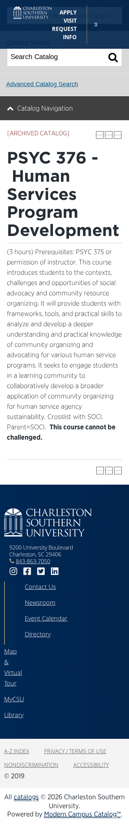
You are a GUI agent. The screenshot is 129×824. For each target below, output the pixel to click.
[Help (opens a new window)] (117, 135)
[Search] (113, 56)
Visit (70, 20)
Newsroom (40, 602)
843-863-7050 (33, 561)
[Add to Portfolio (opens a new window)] (100, 135)
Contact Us (40, 587)
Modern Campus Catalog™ (82, 814)
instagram (13, 571)
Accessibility (91, 765)
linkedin (55, 571)
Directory (38, 634)
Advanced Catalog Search (42, 84)
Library (13, 715)
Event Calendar (46, 618)
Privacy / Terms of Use (75, 751)
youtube (68, 571)
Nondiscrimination (31, 765)
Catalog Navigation (45, 108)
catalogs (26, 797)
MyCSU (14, 699)
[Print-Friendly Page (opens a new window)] (108, 135)
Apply (68, 12)
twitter (41, 571)
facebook (27, 571)
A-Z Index (16, 751)
